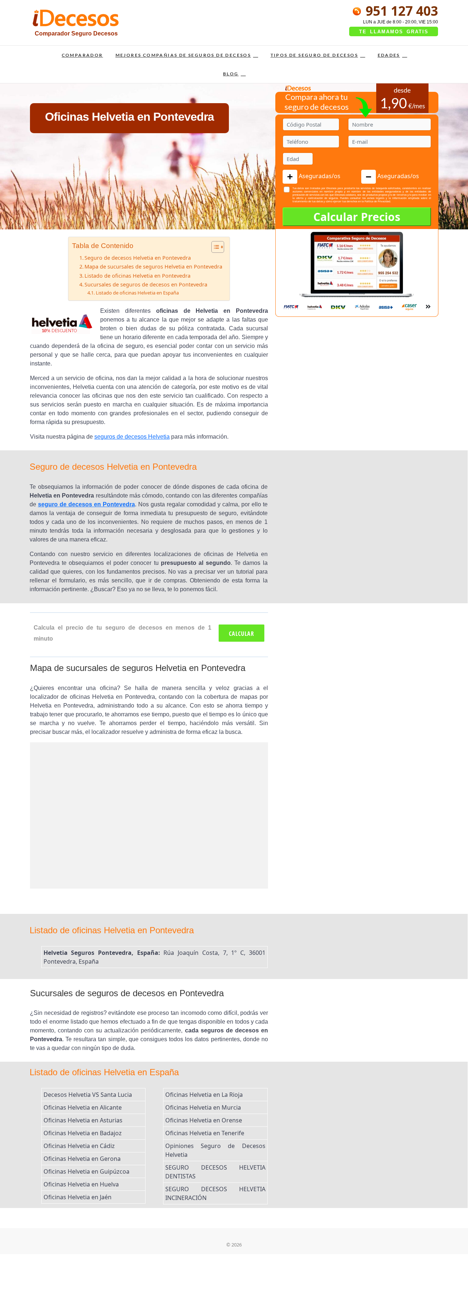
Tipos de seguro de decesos (314, 55)
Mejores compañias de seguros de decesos (183, 55)
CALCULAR (241, 634)
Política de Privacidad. (378, 201)
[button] (290, 177)
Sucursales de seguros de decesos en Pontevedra (145, 284)
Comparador (82, 55)
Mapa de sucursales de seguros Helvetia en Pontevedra (153, 266)
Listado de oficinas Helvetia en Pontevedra (137, 275)
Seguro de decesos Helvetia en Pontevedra (137, 257)
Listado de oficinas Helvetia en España (137, 292)
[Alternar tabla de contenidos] (214, 247)
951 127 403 (400, 10)
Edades (389, 55)
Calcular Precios (356, 216)
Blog (231, 73)
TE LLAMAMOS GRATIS (394, 31)
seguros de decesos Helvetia (132, 437)
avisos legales (375, 198)
